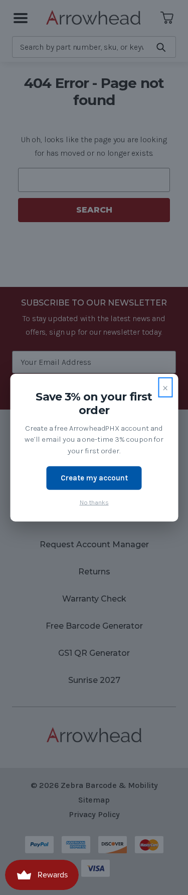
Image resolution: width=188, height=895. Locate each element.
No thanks (94, 502)
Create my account (94, 477)
